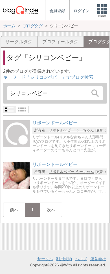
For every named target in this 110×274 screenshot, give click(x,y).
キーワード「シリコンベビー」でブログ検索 (48, 77)
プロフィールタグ (60, 41)
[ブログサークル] (20, 10)
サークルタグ (18, 41)
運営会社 (98, 259)
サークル (45, 259)
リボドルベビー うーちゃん (71, 130)
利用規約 (64, 259)
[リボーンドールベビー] (16, 145)
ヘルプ (81, 259)
